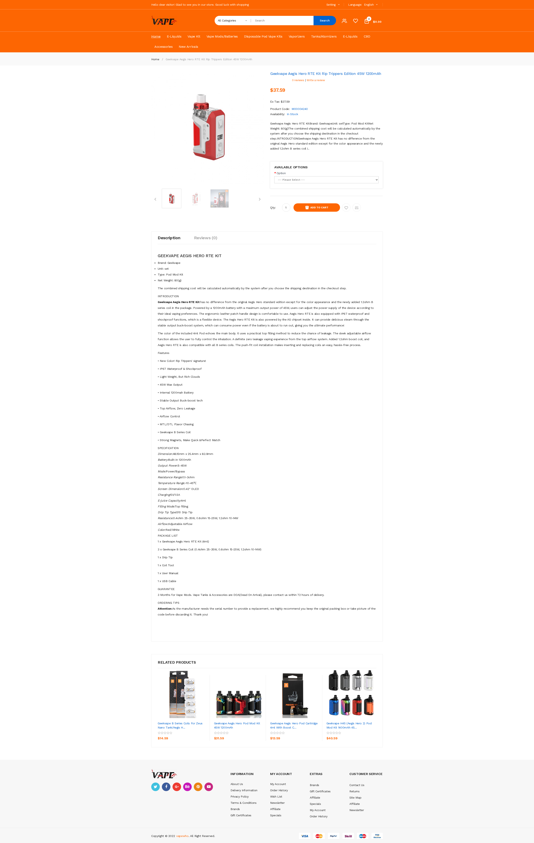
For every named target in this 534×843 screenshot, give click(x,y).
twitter (155, 787)
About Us (236, 784)
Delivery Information (243, 790)
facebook (166, 787)
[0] (355, 22)
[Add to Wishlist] (195, 732)
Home (155, 59)
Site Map (355, 797)
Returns (354, 791)
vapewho (182, 836)
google (177, 787)
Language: (355, 4)
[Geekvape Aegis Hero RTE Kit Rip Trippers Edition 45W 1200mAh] (171, 198)
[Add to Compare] (162, 741)
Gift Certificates (240, 815)
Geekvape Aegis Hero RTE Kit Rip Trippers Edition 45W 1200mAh (209, 59)
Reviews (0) (205, 237)
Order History (279, 790)
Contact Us (356, 785)
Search (325, 20)
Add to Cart (319, 207)
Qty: (273, 207)
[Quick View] (183, 693)
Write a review (316, 80)
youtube (208, 787)
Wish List (276, 796)
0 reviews (298, 80)
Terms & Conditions (243, 802)
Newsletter (277, 802)
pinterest (198, 787)
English (369, 4)
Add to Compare (357, 207)
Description (169, 237)
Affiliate (275, 809)
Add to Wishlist (346, 207)
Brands (235, 809)
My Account (278, 784)
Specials (275, 815)
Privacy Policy (239, 796)
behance (187, 787)
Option (281, 173)
